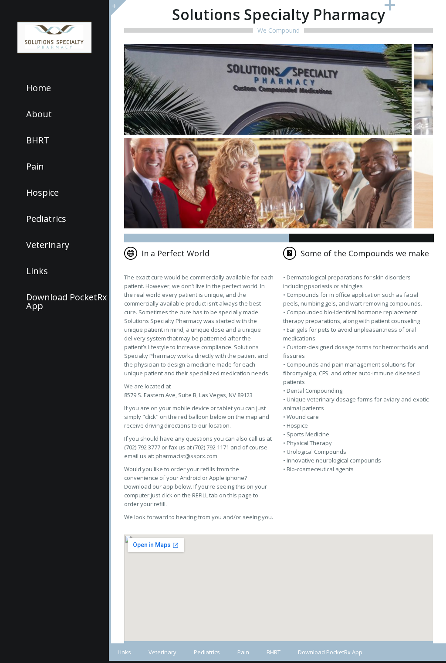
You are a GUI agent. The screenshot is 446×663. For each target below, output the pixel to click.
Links (37, 271)
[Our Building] (268, 90)
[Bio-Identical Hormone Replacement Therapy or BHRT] (268, 183)
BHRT (37, 140)
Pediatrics (46, 218)
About (39, 114)
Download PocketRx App (66, 301)
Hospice (42, 192)
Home (38, 88)
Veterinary (47, 245)
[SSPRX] (54, 37)
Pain (35, 166)
